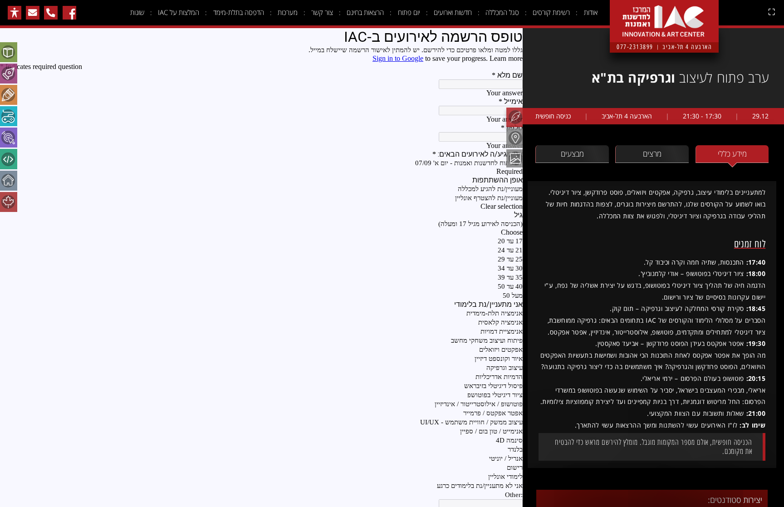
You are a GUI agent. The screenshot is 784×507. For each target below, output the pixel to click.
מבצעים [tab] (572, 153)
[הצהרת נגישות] (14, 13)
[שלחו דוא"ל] (32, 13)
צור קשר (322, 12)
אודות (591, 12)
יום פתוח (409, 12)
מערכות (288, 12)
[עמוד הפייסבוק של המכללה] (69, 13)
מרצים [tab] (652, 153)
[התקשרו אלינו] (51, 13)
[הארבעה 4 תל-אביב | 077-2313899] (664, 14)
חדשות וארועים (453, 12)
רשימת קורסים (551, 12)
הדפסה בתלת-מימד (238, 12)
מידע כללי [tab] (732, 153)
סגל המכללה (502, 12)
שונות (137, 12)
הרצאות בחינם (365, 12)
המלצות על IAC (178, 12)
